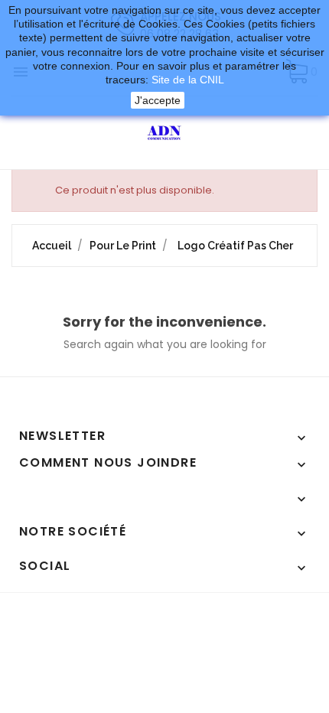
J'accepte (158, 100)
